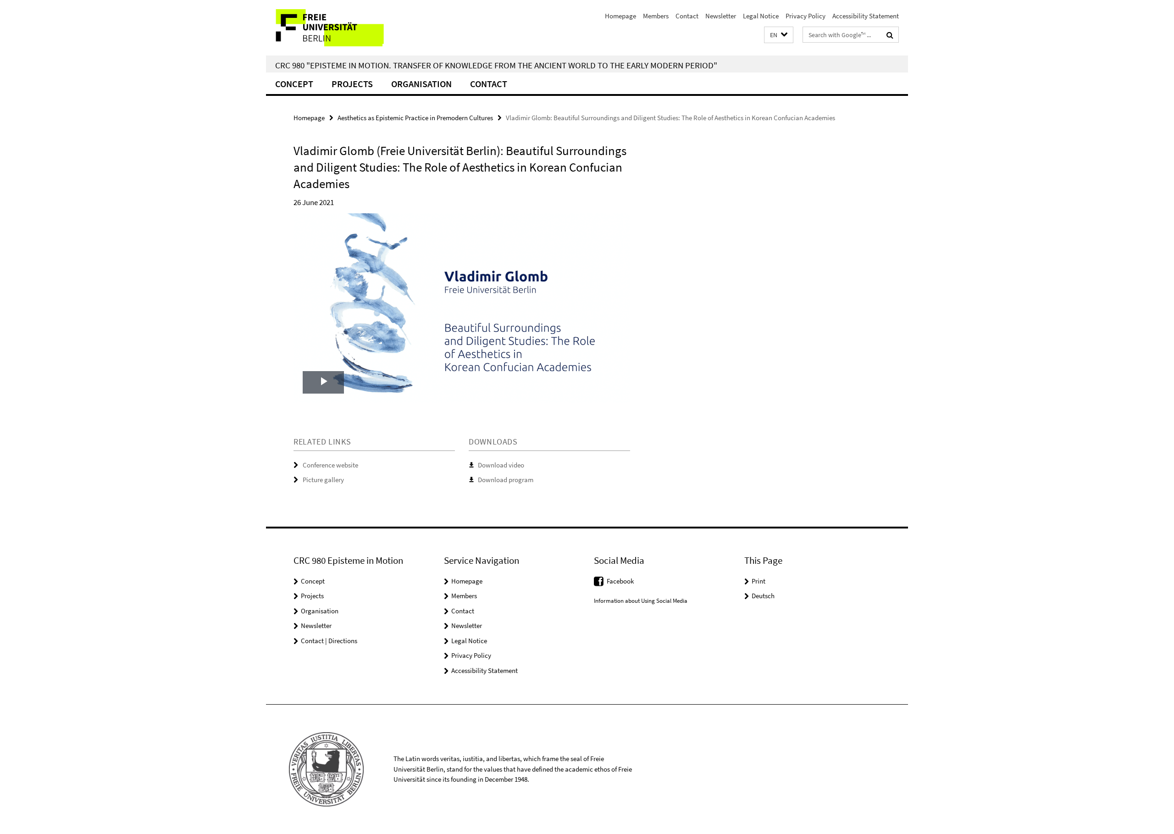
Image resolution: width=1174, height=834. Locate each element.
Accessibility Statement (865, 15)
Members (656, 15)
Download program (505, 479)
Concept (294, 83)
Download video (501, 465)
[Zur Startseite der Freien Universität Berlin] (343, 27)
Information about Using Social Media (640, 601)
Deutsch (763, 595)
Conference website (330, 465)
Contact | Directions (329, 640)
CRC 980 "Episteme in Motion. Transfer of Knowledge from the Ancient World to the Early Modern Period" (496, 65)
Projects (352, 83)
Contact (687, 15)
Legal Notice (761, 15)
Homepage (620, 15)
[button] (778, 35)
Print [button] (758, 581)
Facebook (620, 581)
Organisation (421, 83)
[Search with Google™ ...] (889, 35)
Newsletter (720, 15)
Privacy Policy (805, 15)
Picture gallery (323, 479)
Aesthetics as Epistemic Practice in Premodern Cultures (415, 117)
